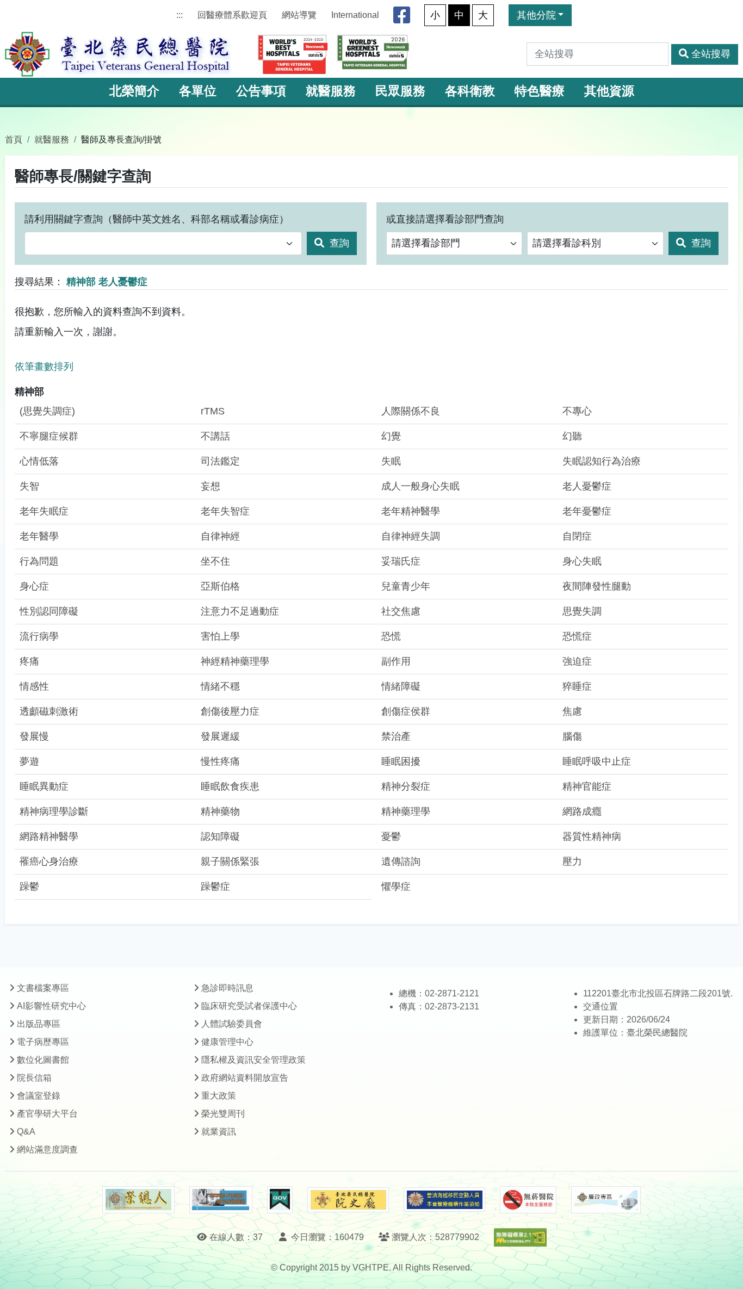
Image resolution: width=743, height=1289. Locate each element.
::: (179, 15)
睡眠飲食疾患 (230, 786)
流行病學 (39, 636)
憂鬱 (391, 836)
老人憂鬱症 (586, 486)
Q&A (26, 1131)
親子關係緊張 (230, 861)
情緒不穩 (220, 686)
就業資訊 (218, 1131)
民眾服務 (400, 91)
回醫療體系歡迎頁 (232, 15)
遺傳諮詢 (400, 861)
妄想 (210, 486)
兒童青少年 (405, 586)
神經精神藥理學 (235, 661)
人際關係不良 (410, 411)
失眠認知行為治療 (601, 461)
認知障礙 (220, 836)
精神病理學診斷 (54, 811)
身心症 (34, 586)
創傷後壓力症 (230, 711)
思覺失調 (582, 611)
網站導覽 (299, 15)
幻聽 (572, 436)
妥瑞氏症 (400, 561)
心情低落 (39, 461)
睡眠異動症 (44, 786)
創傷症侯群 (405, 711)
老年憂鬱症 (586, 511)
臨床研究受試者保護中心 (249, 1006)
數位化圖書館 (43, 1059)
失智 (29, 486)
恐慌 (391, 636)
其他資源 (609, 91)
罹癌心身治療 (49, 861)
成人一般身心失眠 (420, 486)
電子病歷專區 (43, 1041)
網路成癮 (582, 811)
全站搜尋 (710, 53)
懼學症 (396, 886)
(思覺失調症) (47, 411)
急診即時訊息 (227, 988)
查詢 (338, 243)
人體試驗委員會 (231, 1023)
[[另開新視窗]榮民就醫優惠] (220, 1199)
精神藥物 (220, 811)
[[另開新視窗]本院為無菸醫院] (528, 1199)
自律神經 (220, 536)
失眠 (391, 461)
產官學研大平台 (47, 1113)
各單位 (197, 91)
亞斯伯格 (220, 586)
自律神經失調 (410, 536)
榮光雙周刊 (223, 1113)
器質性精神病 (591, 836)
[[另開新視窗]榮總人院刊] (138, 1199)
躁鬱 (29, 886)
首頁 (13, 139)
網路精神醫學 (49, 836)
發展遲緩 (220, 736)
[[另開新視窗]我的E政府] (280, 1199)
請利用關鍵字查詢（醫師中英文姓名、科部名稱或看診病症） (156, 219)
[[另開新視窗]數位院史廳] (348, 1200)
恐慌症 (577, 636)
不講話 (215, 436)
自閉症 (577, 536)
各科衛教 (470, 91)
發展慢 (34, 736)
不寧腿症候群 (49, 436)
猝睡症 (577, 686)
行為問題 (39, 561)
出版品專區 (38, 1023)
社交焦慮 (400, 611)
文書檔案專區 (43, 988)
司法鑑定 (220, 461)
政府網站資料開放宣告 (244, 1077)
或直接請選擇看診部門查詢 (445, 219)
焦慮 (572, 711)
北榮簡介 (134, 91)
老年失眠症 (44, 511)
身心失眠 (582, 561)
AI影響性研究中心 (51, 1006)
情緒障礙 (400, 686)
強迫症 (577, 661)
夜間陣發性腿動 (596, 586)
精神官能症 (586, 786)
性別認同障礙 (49, 611)
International (355, 15)
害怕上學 (220, 636)
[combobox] (163, 243)
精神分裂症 (405, 786)
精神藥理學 (405, 811)
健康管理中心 (227, 1041)
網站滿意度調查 (47, 1149)
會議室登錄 (38, 1095)
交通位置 (600, 1006)
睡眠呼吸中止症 (596, 761)
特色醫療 (540, 91)
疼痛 (29, 661)
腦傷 (572, 736)
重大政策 (218, 1095)
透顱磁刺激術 (49, 711)
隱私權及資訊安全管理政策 (253, 1059)
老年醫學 (39, 536)
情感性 (34, 686)
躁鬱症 (215, 886)
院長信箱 (34, 1077)
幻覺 (391, 436)
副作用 (396, 661)
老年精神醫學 (410, 511)
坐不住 (215, 561)
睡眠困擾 (400, 761)
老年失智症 (225, 511)
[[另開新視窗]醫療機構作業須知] (444, 1199)
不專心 (577, 411)
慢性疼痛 (220, 761)
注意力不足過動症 (240, 611)
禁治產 (396, 736)
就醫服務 (331, 91)
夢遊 (29, 761)
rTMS (213, 411)
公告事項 (261, 91)
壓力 (572, 861)
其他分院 (536, 15)
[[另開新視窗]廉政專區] (605, 1199)
